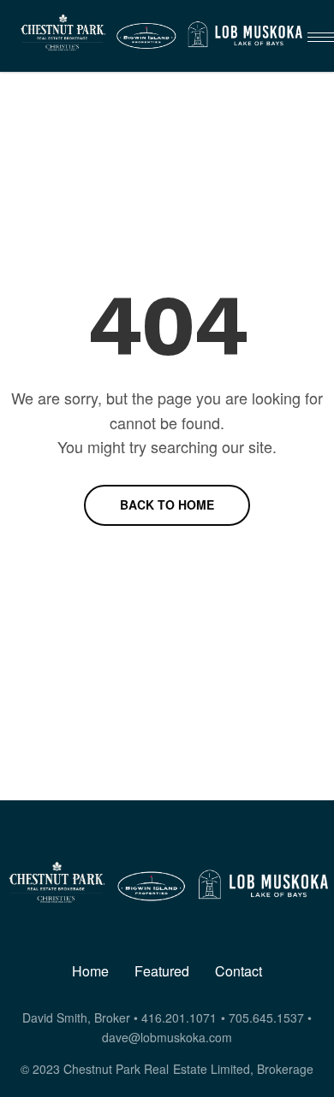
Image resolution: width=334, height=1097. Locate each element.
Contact (238, 971)
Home (90, 971)
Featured (161, 971)
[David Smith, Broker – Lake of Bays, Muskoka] (160, 36)
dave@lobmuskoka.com (167, 1037)
